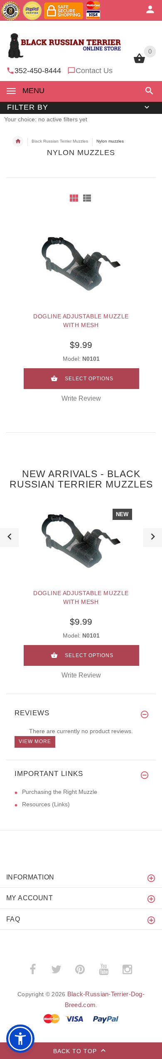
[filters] (74, 198)
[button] (148, 90)
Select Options (89, 379)
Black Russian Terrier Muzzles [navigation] (60, 141)
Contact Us (94, 70)
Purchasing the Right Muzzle (59, 791)
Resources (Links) (46, 804)
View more (35, 741)
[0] (139, 62)
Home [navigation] (17, 141)
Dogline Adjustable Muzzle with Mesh (81, 320)
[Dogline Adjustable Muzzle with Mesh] (81, 263)
